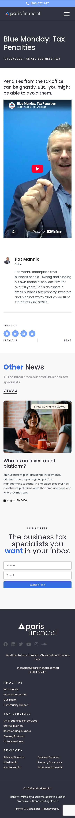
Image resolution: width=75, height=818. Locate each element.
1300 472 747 (37, 672)
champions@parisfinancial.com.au (37, 668)
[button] (6, 333)
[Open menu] (66, 14)
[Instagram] (36, 644)
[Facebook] (5, 644)
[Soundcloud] (44, 644)
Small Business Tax (43, 59)
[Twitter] (21, 644)
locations (64, 655)
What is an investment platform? (29, 463)
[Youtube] (29, 644)
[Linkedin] (13, 644)
